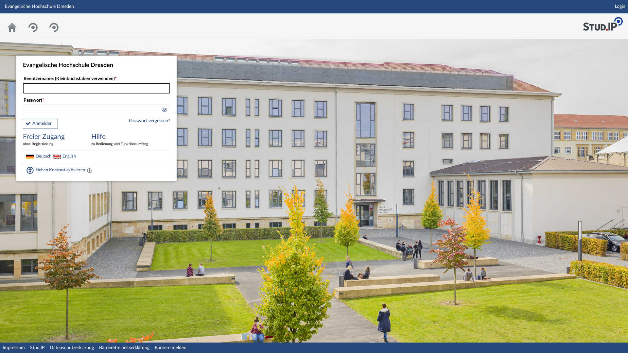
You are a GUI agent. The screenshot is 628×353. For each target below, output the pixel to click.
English (69, 156)
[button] (164, 111)
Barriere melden (170, 347)
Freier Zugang (44, 139)
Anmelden (42, 123)
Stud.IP (37, 347)
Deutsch (43, 156)
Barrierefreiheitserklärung (124, 347)
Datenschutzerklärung (72, 347)
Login (620, 6)
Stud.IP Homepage (603, 22)
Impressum (14, 347)
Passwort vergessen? (149, 121)
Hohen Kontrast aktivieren (60, 170)
